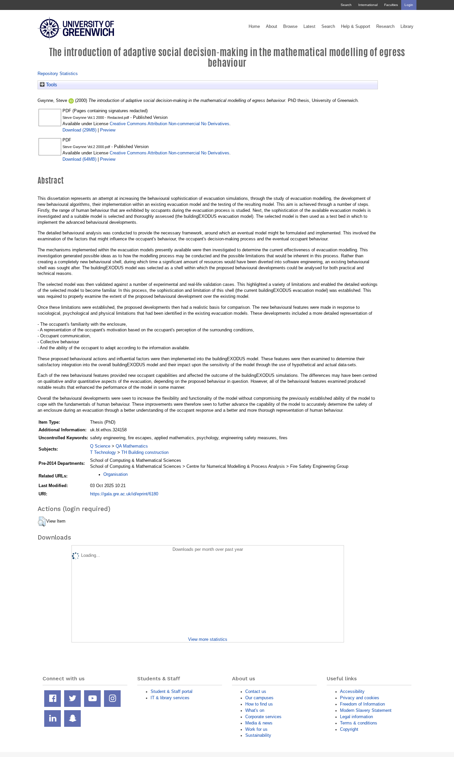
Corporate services (263, 716)
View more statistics (207, 639)
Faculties (391, 5)
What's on (254, 710)
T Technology (103, 452)
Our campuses (259, 697)
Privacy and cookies (359, 697)
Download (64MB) (79, 159)
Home (254, 26)
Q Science (100, 446)
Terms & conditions (358, 722)
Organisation (115, 474)
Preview (107, 129)
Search (346, 5)
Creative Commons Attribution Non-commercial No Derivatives (169, 123)
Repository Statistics (58, 73)
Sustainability (258, 735)
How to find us (259, 704)
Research (385, 26)
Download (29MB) (79, 129)
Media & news (259, 722)
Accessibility (352, 691)
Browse (290, 26)
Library (406, 26)
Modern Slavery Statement (366, 710)
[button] (42, 522)
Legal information (356, 716)
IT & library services (170, 697)
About (271, 26)
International (368, 5)
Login (408, 5)
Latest (309, 26)
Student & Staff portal (171, 691)
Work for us (256, 729)
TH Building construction (145, 452)
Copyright (349, 729)
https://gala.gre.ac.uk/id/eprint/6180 (124, 493)
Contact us (255, 691)
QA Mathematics (132, 446)
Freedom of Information (362, 704)
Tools (51, 84)
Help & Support (355, 26)
